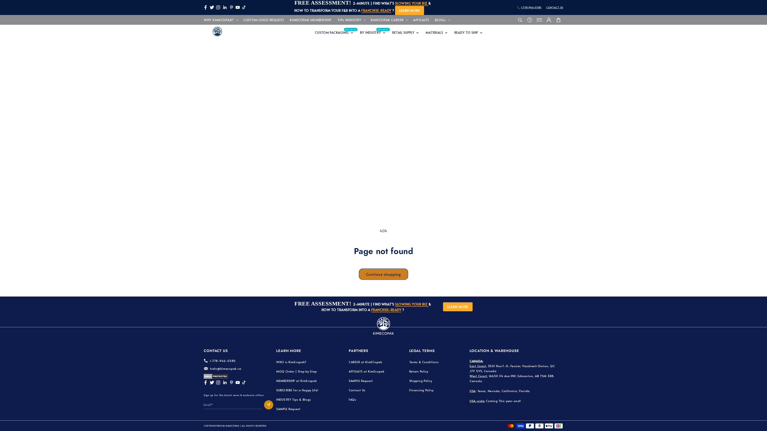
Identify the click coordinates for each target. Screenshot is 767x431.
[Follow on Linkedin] (225, 7)
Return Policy (418, 371)
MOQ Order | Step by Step (296, 371)
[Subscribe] (268, 404)
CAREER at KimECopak (365, 362)
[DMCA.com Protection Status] (216, 377)
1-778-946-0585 (531, 7)
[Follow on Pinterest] (231, 7)
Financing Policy (421, 390)
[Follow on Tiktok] (244, 7)
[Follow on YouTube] (237, 7)
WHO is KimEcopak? (291, 362)
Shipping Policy (420, 381)
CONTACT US (554, 7)
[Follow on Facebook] (205, 7)
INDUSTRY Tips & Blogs (293, 399)
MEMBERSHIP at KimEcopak (296, 381)
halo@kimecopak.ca (225, 368)
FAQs (352, 399)
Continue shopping (383, 274)
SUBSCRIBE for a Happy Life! (297, 390)
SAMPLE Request (288, 409)
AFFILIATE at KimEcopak (366, 371)
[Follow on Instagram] (218, 7)
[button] (220, 20)
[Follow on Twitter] (212, 7)
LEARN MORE (409, 10)
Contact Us (357, 390)
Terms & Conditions (424, 362)
